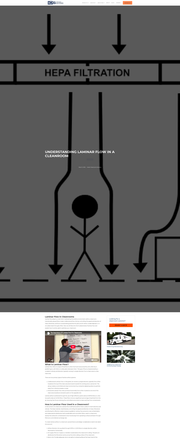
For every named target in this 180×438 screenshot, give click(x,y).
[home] (56, 3)
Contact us (127, 2)
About (108, 2)
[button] (85, 3)
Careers (118, 2)
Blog (113, 2)
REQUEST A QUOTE (121, 325)
